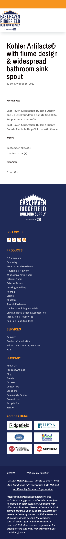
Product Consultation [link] (18, 341)
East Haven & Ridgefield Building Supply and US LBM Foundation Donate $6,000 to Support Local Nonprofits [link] (32, 115)
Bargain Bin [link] (13, 403)
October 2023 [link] (15, 153)
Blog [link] (9, 374)
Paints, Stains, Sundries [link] (20, 321)
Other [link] (10, 172)
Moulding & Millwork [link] (18, 270)
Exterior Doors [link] (15, 283)
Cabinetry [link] (12, 262)
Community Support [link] (18, 395)
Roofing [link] (11, 291)
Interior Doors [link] (14, 279)
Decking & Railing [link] (16, 287)
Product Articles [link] (16, 370)
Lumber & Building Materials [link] (22, 308)
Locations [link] (12, 390)
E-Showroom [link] (14, 258)
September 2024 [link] (17, 148)
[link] (10, 20)
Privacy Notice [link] (35, 485)
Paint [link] (10, 349)
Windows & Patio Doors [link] (19, 275)
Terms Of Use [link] (42, 480)
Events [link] (10, 378)
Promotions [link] (13, 399)
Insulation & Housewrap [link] (20, 316)
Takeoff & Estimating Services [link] (23, 345)
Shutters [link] (11, 300)
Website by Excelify (37, 473)
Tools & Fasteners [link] (16, 304)
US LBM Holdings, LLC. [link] (20, 480)
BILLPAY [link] (11, 407)
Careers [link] (11, 382)
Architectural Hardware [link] (20, 266)
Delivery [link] (11, 337)
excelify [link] (14, 83)
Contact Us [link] (13, 386)
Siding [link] (10, 295)
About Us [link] (12, 365)
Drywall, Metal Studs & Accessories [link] (26, 312)
